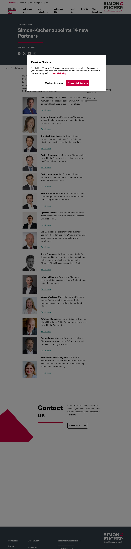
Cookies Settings (54, 83)
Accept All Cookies (78, 83)
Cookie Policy (59, 73)
